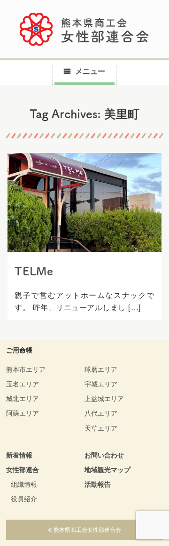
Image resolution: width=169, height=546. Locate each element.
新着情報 (19, 454)
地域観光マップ (107, 469)
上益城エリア (104, 398)
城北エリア (22, 398)
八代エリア (100, 413)
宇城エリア (100, 383)
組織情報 (24, 484)
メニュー (90, 70)
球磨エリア (100, 369)
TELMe (34, 271)
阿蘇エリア (22, 413)
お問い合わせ (104, 454)
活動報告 (97, 484)
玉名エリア (22, 383)
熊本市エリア (26, 369)
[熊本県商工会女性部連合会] (84, 29)
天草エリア (100, 428)
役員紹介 (24, 498)
